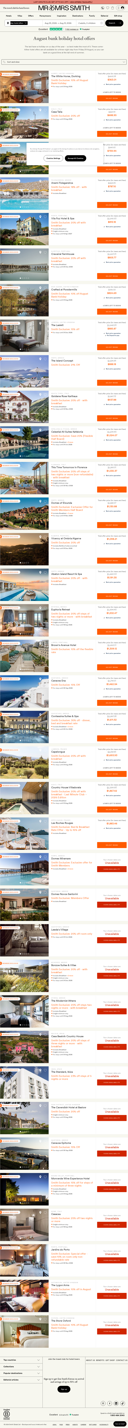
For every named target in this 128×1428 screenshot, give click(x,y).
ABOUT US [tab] (90, 1360)
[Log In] (120, 7)
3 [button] (24, 136)
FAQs (61, 1424)
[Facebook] (109, 1403)
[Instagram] (103, 1403)
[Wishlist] (107, 7)
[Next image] (44, 87)
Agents (75, 1424)
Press (68, 1424)
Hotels (9, 16)
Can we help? (120, 1424)
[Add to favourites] (45, 74)
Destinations (77, 16)
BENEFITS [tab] (100, 1360)
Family (92, 16)
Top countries (10, 1360)
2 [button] (22, 136)
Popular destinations (13, 1373)
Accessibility (104, 1424)
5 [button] (28, 136)
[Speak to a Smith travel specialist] (102, 7)
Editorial (104, 16)
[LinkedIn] (116, 1403)
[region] (64, 154)
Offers (31, 16)
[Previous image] (3, 87)
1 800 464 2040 (117, 1415)
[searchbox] (36, 23)
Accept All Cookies (75, 158)
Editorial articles (11, 1380)
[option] (24, 87)
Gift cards (92, 1424)
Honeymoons (45, 16)
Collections (9, 1366)
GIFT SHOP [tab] (110, 1360)
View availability (112, 869)
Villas (20, 16)
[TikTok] (122, 1403)
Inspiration (61, 16)
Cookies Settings (53, 158)
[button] (102, 7)
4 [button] (26, 136)
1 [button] (20, 136)
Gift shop (118, 16)
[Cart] (112, 7)
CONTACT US (121, 1360)
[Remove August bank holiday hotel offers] (25, 23)
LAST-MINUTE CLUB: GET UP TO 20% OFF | (63, 2)
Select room (112, 98)
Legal (54, 1424)
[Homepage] (64, 8)
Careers (83, 1424)
